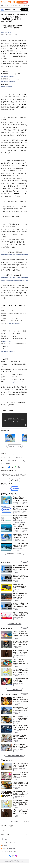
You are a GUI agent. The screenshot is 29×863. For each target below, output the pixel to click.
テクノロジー (11, 454)
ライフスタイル (19, 457)
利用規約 (4, 845)
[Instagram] (16, 856)
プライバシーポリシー (8, 848)
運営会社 (4, 839)
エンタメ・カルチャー (7, 457)
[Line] (15, 467)
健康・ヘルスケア (5, 463)
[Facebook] (9, 467)
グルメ (12, 5)
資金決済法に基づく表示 (8, 851)
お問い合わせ (14, 480)
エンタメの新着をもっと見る (14, 689)
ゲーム (22, 460)
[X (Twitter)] (12, 467)
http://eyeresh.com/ (6, 86)
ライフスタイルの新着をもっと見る (14, 755)
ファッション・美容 (24, 5)
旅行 (16, 5)
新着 (2, 5)
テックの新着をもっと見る (14, 623)
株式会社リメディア (6, 32)
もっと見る (24, 562)
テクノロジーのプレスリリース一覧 (16, 821)
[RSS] (19, 856)
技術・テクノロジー (13, 460)
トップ (3, 821)
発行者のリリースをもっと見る (14, 553)
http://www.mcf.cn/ (7, 341)
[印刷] (19, 467)
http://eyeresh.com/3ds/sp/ (8, 81)
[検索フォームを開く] (14, 2)
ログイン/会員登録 (22, 2)
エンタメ (7, 5)
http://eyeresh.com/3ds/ (7, 76)
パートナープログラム (8, 842)
